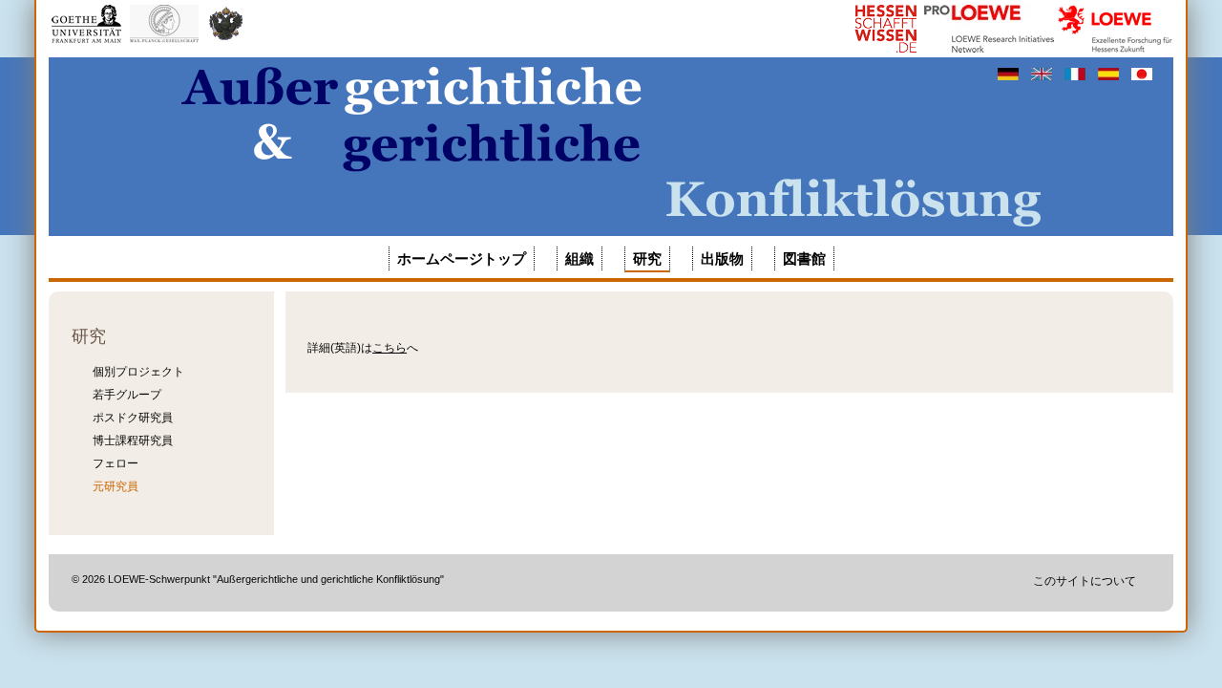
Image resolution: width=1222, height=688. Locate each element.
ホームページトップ (461, 258)
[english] (1043, 73)
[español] (1110, 73)
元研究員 (115, 486)
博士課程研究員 (133, 440)
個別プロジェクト (138, 371)
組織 (579, 258)
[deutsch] (1010, 73)
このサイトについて (1084, 581)
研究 (647, 258)
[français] (1076, 73)
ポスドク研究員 (133, 417)
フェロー (115, 463)
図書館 (804, 258)
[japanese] (1141, 73)
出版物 (722, 258)
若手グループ (127, 394)
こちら (389, 348)
